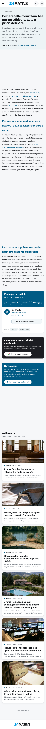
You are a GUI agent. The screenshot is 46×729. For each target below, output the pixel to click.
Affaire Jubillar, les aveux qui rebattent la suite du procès (19, 483)
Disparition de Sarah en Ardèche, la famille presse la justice (22, 704)
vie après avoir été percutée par (24, 96)
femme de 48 (35, 93)
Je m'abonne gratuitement (19, 396)
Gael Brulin (6, 45)
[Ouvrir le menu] (3, 3)
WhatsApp (36, 303)
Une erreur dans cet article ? (25, 333)
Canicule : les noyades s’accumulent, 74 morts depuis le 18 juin (21, 570)
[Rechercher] (36, 3)
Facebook (14, 303)
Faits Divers (8, 12)
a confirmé (13, 105)
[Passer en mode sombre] (42, 3)
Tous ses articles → (17, 316)
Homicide (13, 341)
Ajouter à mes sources (19, 368)
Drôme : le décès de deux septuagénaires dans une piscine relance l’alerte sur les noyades (21, 615)
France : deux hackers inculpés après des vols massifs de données (20, 660)
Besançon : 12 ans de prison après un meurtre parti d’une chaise (22, 526)
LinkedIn (25, 303)
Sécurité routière (24, 341)
